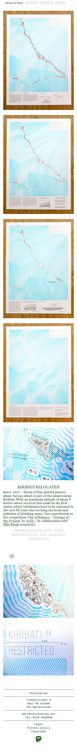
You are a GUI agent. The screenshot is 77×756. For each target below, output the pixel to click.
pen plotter (57, 534)
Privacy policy (38, 727)
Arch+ (30, 521)
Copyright (38, 731)
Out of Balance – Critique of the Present (36, 519)
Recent (31, 2)
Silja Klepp (11, 524)
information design (25, 534)
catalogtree (14, 2)
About (60, 2)
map (43, 534)
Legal (38, 724)
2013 (48, 530)
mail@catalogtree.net (38, 713)
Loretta (46, 2)
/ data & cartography (28, 530)
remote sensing (38, 539)
